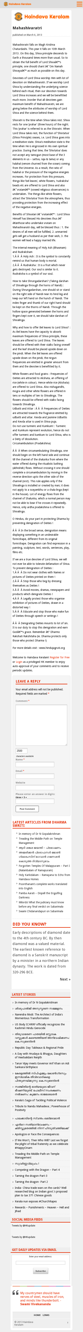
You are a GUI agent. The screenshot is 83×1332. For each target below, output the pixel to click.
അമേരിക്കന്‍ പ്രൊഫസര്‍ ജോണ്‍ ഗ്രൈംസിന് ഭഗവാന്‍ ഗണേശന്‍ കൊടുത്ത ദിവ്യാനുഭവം (39, 857)
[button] (79, 3)
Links (46, 1315)
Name (20, 759)
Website (20, 782)
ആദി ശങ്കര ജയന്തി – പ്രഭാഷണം (40, 847)
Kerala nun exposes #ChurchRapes (36, 1201)
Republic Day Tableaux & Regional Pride (39, 1047)
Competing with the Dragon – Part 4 (37, 1169)
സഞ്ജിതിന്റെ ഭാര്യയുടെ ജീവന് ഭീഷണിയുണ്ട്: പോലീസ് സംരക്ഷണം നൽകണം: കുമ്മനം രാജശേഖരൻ (38, 1090)
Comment (23, 701)
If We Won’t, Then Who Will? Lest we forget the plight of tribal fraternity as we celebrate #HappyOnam (41, 1144)
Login (19, 661)
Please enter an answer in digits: (35, 794)
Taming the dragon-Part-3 (31, 1175)
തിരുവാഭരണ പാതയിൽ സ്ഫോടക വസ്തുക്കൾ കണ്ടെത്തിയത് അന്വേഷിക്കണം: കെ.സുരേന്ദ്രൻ (42, 1038)
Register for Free (59, 657)
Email (20, 771)
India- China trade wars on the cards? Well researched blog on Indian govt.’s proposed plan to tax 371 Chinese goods (41, 1191)
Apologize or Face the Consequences (37, 1134)
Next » (65, 979)
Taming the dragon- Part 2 (31, 1181)
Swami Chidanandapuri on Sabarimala (41, 911)
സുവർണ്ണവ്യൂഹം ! (27, 1163)
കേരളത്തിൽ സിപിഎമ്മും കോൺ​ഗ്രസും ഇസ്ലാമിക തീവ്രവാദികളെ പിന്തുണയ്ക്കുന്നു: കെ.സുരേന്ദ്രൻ (40, 1077)
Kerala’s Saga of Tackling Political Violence (41, 1100)
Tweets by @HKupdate (23, 1225)
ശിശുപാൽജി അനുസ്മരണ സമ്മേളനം (39, 1008)
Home (37, 1315)
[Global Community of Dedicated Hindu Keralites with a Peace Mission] (41, 21)
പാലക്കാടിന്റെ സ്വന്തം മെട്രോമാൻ (37, 1118)
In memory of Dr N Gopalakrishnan (39, 833)
